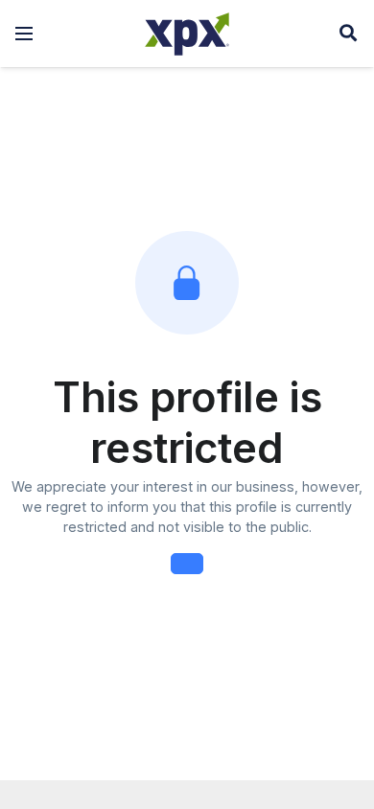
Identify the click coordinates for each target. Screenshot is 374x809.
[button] (24, 33)
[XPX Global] (187, 34)
